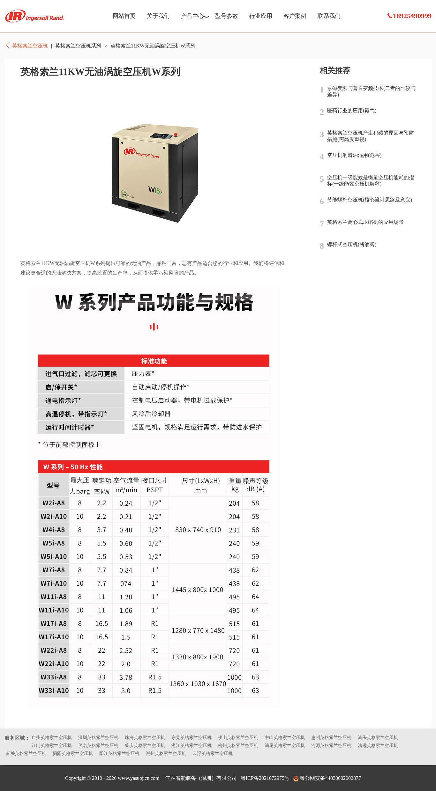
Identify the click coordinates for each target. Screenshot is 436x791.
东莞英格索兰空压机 (191, 737)
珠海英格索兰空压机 (145, 737)
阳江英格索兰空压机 (119, 753)
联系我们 (329, 16)
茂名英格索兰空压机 (98, 745)
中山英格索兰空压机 (285, 737)
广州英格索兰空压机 (52, 737)
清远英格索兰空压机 (378, 745)
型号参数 (226, 16)
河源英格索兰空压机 (331, 745)
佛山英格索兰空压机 (238, 737)
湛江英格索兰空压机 (191, 745)
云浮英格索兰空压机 (212, 753)
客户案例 (294, 16)
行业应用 (260, 16)
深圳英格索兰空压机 (98, 737)
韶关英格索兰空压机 (26, 753)
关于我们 (158, 16)
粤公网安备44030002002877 (330, 778)
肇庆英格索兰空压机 (145, 745)
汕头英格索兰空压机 (378, 737)
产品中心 (192, 16)
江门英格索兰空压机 (52, 745)
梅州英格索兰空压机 (238, 745)
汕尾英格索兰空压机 (285, 745)
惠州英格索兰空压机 (331, 737)
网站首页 (124, 16)
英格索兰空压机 (34, 16)
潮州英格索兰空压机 (166, 753)
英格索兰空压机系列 (78, 45)
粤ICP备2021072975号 (265, 778)
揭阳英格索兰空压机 (73, 753)
